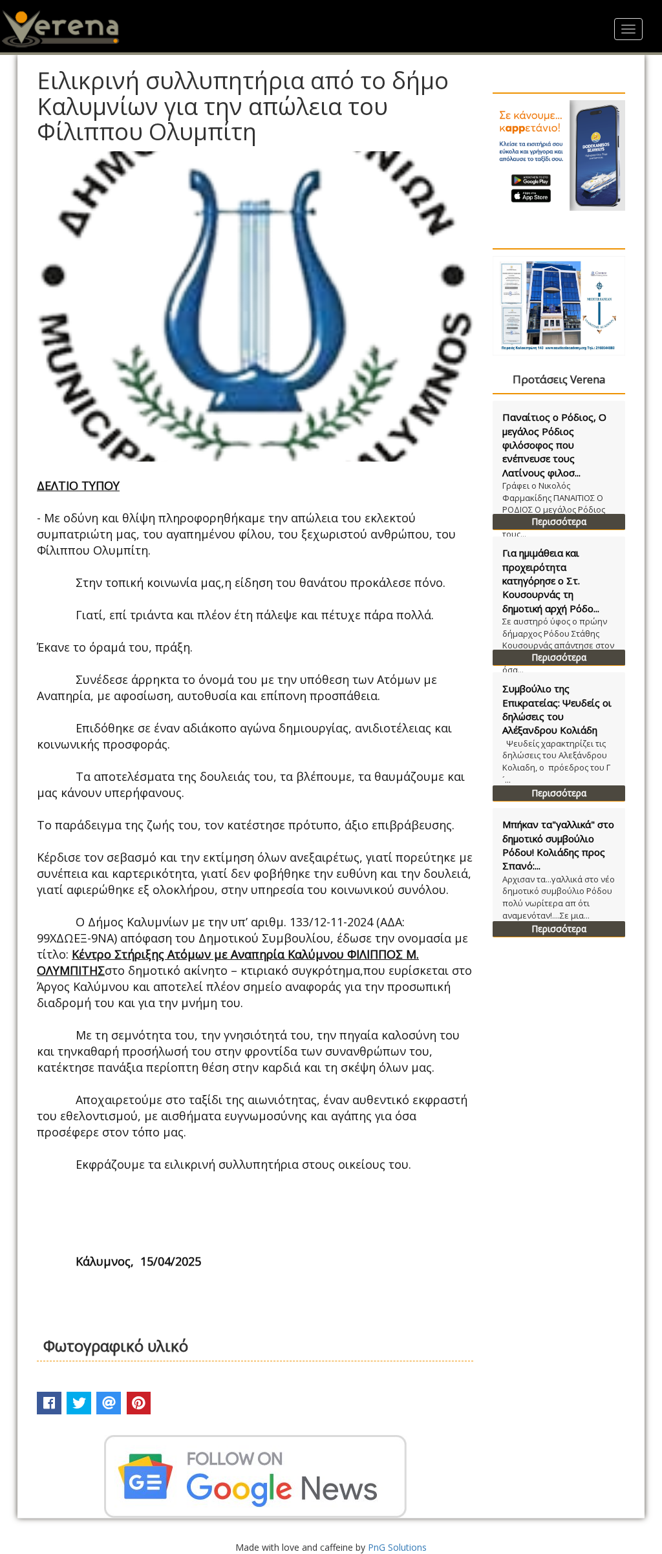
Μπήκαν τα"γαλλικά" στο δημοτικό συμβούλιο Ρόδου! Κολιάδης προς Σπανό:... (558, 845)
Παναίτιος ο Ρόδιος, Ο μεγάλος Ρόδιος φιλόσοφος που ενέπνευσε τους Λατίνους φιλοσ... (554, 444)
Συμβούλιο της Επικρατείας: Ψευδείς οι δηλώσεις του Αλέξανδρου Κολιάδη (557, 709)
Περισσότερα (558, 521)
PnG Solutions (397, 1547)
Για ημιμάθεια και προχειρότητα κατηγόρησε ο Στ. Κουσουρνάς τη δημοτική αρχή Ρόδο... (550, 580)
